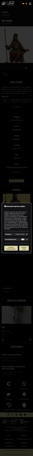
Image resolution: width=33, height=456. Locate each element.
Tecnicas (8, 234)
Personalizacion (10, 239)
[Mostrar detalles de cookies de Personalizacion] (27, 239)
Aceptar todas (24, 248)
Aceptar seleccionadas (10, 248)
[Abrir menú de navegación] (30, 4)
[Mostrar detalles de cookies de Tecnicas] (27, 234)
